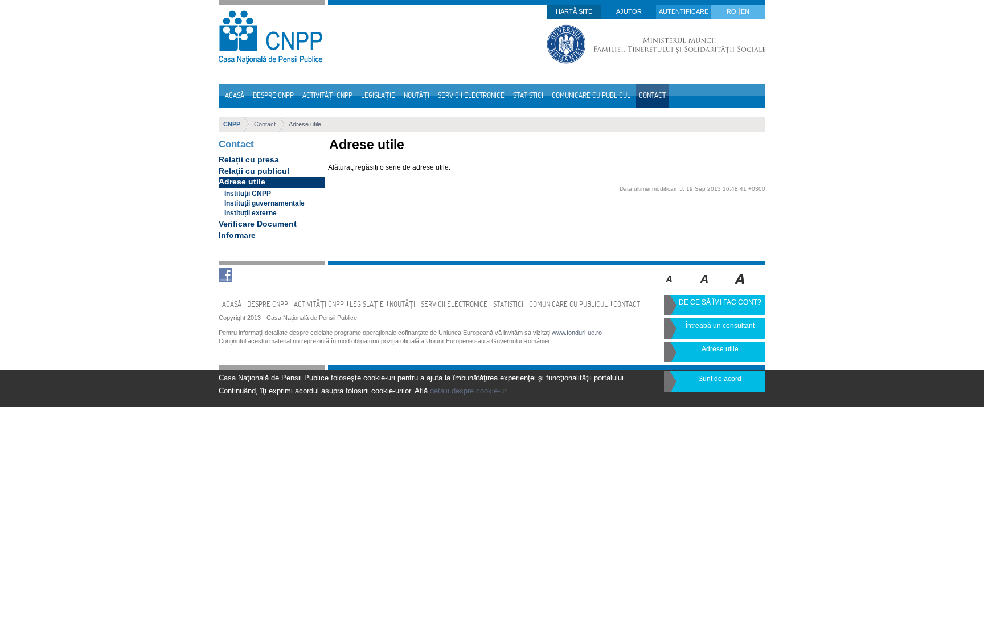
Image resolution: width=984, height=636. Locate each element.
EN (745, 11)
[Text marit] (704, 287)
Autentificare (683, 11)
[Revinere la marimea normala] (669, 287)
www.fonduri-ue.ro (577, 332)
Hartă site (574, 11)
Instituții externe (250, 213)
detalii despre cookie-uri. (470, 391)
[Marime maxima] (740, 287)
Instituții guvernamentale (264, 203)
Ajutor (629, 11)
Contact (265, 124)
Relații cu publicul (254, 170)
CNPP (231, 124)
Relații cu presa (249, 159)
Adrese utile (305, 124)
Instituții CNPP (247, 194)
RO (732, 11)
